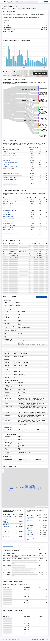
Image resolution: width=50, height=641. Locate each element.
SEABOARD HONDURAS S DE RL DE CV (10, 234)
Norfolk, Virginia (6, 531)
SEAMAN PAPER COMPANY (8, 181)
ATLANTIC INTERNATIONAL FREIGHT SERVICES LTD (31, 113)
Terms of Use (41, 639)
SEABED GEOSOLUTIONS (8, 221)
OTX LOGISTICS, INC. (43, 103)
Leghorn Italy (29, 532)
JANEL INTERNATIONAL (43, 125)
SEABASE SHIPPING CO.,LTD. (8, 218)
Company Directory (7, 5)
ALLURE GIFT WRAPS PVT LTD (8, 170)
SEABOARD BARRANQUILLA (8, 229)
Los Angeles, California (5, 519)
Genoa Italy (29, 530)
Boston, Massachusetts (6, 522)
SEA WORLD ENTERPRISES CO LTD (9, 210)
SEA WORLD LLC (6, 212)
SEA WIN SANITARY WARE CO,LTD (9, 201)
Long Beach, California (5, 528)
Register (46, 1)
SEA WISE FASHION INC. (7, 207)
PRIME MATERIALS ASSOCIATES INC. (29, 109)
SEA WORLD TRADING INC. (8, 216)
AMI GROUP (41, 99)
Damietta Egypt (30, 525)
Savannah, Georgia (6, 535)
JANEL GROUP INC (42, 124)
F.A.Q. (47, 639)
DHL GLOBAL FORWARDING (44, 111)
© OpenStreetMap (41, 506)
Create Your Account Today (40, 73)
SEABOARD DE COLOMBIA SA (8, 231)
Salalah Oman (29, 536)
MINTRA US (24, 96)
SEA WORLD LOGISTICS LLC (8, 214)
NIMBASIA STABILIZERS (43, 115)
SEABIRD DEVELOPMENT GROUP (9, 225)
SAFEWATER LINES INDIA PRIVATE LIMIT (29, 120)
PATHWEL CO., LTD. (42, 118)
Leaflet (37, 506)
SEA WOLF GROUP (6, 208)
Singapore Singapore (31, 534)
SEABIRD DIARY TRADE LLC (8, 227)
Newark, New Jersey (7, 516)
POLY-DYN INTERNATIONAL (44, 130)
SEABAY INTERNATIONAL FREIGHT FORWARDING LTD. (13, 220)
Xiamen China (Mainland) (29, 521)
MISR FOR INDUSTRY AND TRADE (28, 104)
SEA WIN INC (5, 199)
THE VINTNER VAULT (7, 171)
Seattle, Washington (7, 536)
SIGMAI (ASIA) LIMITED (43, 112)
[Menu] (2, 2)
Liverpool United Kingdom (30, 528)
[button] (3, 470)
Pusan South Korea (31, 523)
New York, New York (7, 524)
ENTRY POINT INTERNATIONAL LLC (10, 177)
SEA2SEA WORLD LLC (8, 103)
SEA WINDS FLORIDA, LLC (8, 203)
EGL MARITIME (42, 136)
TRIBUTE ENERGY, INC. (43, 129)
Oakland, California (6, 533)
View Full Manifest (41, 297)
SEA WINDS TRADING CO (8, 205)
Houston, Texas (6, 526)
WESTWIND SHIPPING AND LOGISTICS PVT (30, 89)
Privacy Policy (35, 639)
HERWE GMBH (42, 131)
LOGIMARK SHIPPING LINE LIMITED (10, 166)
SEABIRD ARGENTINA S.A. (8, 223)
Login (41, 1)
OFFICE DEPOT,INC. (42, 113)
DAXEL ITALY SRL (6, 164)
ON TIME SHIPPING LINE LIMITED (28, 100)
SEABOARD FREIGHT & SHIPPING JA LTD (10, 233)
